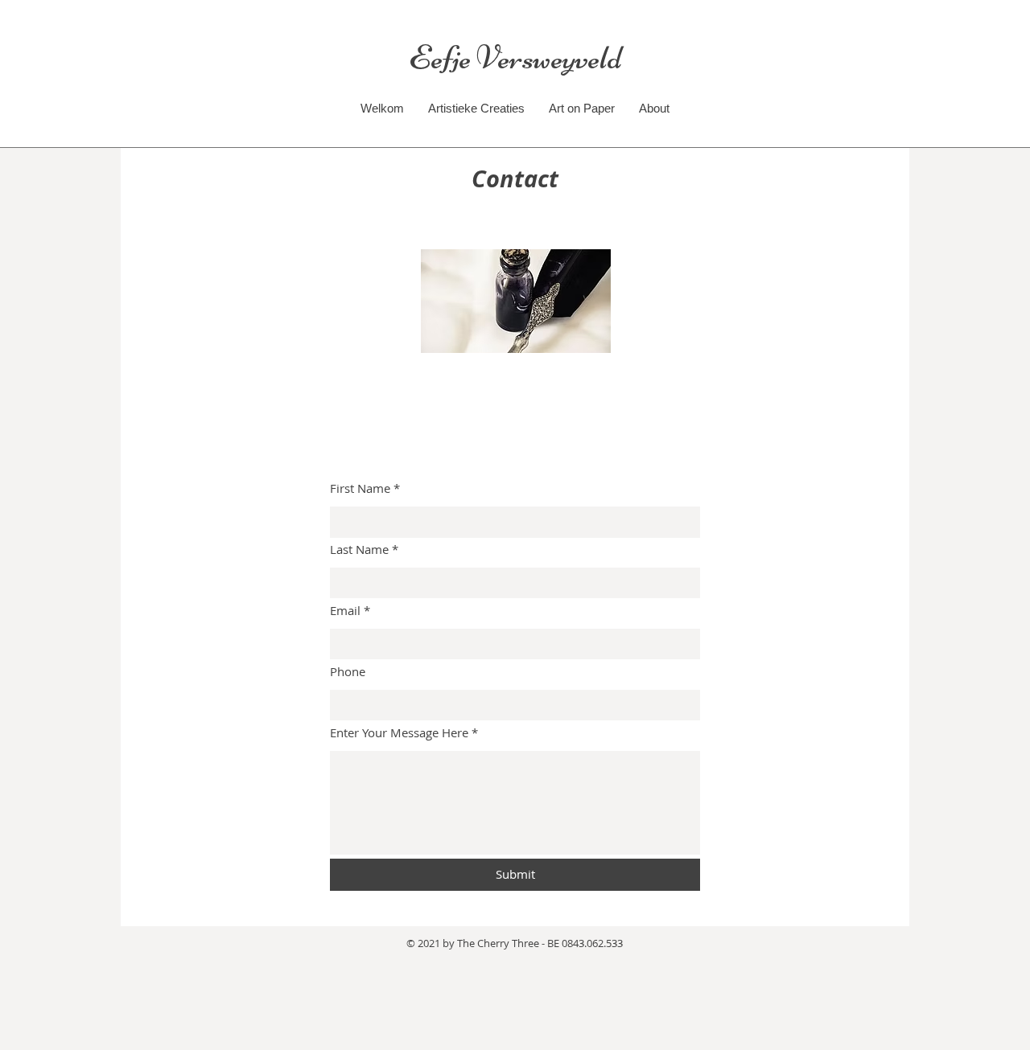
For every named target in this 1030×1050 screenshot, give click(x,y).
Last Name (359, 549)
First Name (360, 488)
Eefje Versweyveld (515, 57)
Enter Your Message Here (399, 733)
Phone (347, 672)
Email (345, 611)
